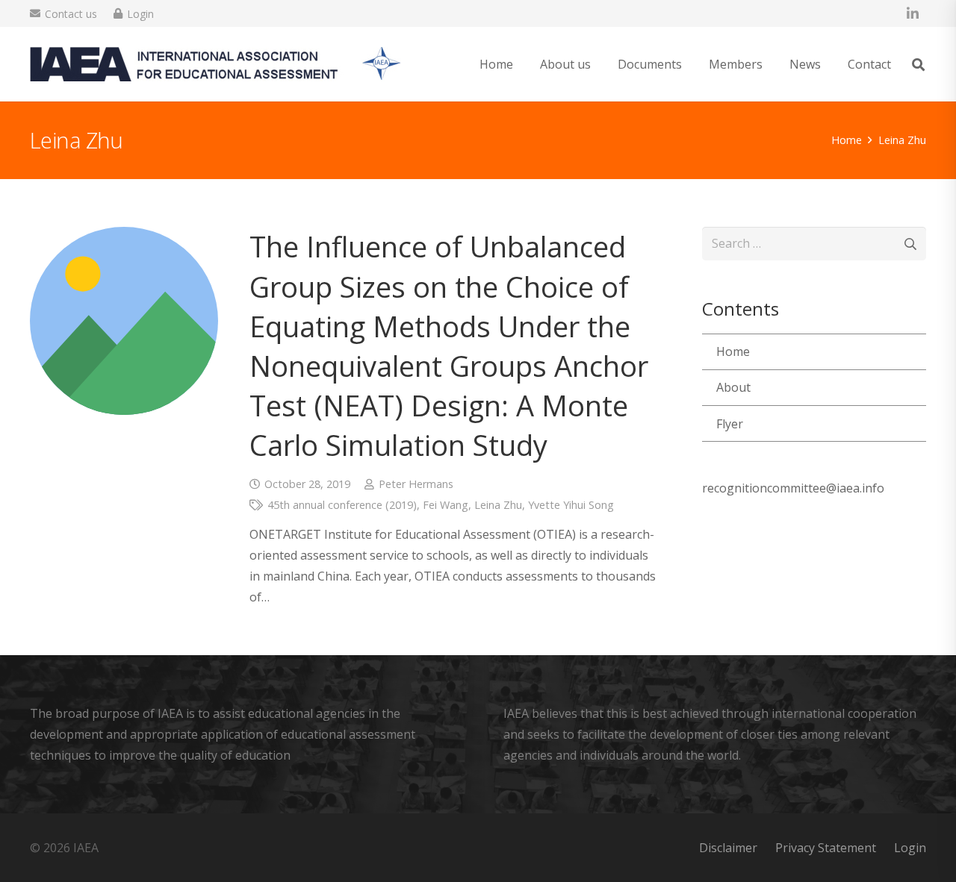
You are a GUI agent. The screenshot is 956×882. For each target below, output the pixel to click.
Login (910, 847)
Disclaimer (728, 847)
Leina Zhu (498, 505)
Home (733, 351)
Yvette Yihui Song (571, 505)
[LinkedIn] (912, 13)
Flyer (729, 424)
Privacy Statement (825, 847)
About (733, 387)
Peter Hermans (416, 484)
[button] (918, 64)
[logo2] (215, 64)
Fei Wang (445, 505)
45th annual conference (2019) (342, 505)
